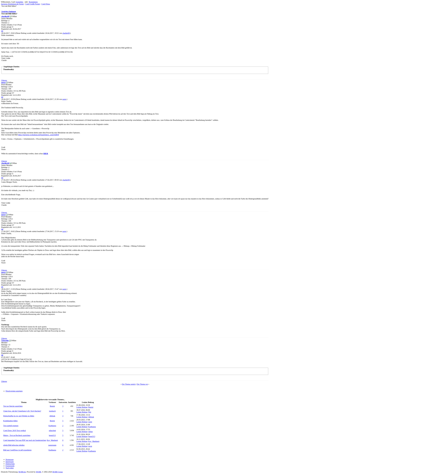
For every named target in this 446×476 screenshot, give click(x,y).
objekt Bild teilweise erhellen (14, 445)
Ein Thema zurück (129, 384)
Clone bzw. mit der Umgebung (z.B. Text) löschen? (22, 411)
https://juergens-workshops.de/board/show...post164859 (38, 135)
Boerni (52, 406)
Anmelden (19, 2)
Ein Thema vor (142, 384)
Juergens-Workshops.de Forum (12, 4)
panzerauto (52, 445)
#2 (2, 97)
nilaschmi (52, 431)
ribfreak (52, 416)
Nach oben (10, 468)
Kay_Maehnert (52, 440)
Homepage (10, 460)
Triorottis (5, 341)
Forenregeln (10, 466)
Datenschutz (10, 464)
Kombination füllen (10, 421)
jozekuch (52, 411)
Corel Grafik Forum (32, 4)
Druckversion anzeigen (14, 391)
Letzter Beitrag (81, 407)
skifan (90, 432)
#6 (2, 355)
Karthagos (52, 426)
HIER (45, 154)
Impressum (10, 462)
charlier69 (5, 16)
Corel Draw (45, 4)
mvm (90, 446)
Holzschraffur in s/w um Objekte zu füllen (18, 416)
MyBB (38, 472)
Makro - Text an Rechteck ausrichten (16, 435)
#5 (2, 287)
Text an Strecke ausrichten (13, 406)
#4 (2, 229)
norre (3, 82)
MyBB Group (57, 472)
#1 (2, 31)
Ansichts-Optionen (8, 12)
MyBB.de (22, 472)
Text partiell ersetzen (10, 426)
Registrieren (33, 2)
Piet (89, 412)
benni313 (52, 435)
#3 (2, 178)
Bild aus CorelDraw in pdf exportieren (17, 450)
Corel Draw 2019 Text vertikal (14, 431)
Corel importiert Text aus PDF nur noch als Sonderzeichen (24, 440)
